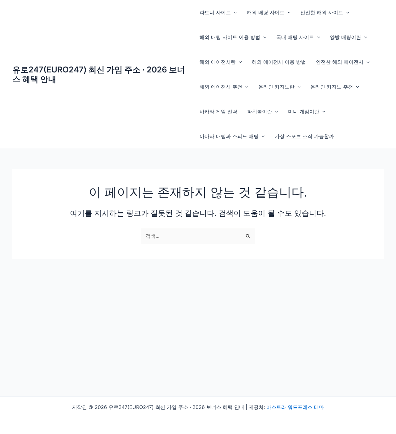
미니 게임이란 (303, 111)
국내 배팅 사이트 (295, 37)
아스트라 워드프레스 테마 (295, 407)
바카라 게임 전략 (218, 111)
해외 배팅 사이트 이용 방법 (230, 37)
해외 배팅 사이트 (266, 12)
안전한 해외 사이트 (321, 12)
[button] (234, 12)
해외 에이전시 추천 (221, 87)
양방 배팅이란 (345, 37)
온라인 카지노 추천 (331, 87)
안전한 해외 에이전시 (340, 62)
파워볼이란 (259, 111)
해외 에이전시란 (218, 62)
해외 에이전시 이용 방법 (279, 62)
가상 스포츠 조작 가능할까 (304, 136)
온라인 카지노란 (276, 87)
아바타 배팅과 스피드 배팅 (229, 136)
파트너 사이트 (215, 12)
